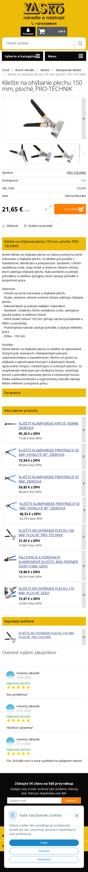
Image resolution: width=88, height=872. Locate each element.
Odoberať (71, 800)
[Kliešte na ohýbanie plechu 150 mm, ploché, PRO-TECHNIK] (44, 118)
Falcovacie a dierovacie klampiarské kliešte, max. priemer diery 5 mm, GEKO (48, 562)
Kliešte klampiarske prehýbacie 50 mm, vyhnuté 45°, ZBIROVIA (49, 452)
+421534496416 (45, 24)
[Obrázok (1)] (19, 153)
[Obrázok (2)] (41, 153)
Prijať (44, 842)
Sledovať (12, 226)
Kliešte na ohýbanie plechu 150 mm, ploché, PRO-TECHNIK (46, 532)
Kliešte (45, 70)
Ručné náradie (24, 70)
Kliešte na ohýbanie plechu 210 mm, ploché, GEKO (46, 590)
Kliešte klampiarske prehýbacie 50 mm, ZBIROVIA (49, 479)
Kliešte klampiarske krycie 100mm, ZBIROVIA (49, 425)
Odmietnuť (44, 859)
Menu (52, 56)
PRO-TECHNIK (76, 173)
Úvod (5, 70)
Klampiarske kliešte (68, 70)
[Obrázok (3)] (63, 153)
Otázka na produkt (40, 226)
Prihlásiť (28, 33)
